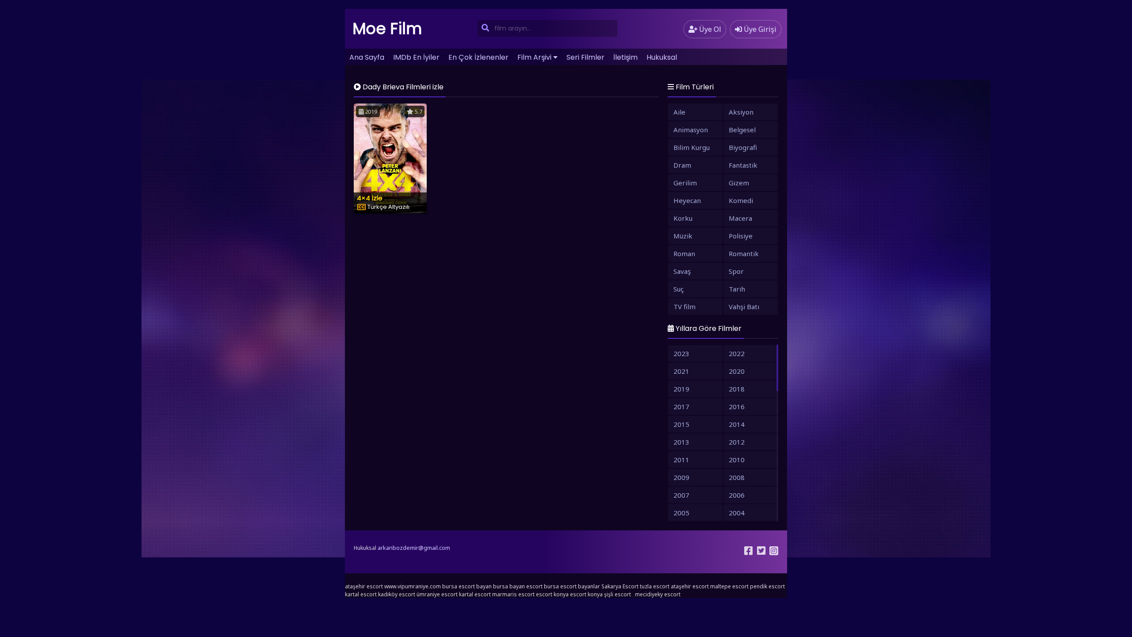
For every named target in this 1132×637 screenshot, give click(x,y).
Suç (678, 288)
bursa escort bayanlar (572, 586)
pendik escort (767, 586)
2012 (737, 441)
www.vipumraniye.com (412, 586)
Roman (684, 253)
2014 (737, 424)
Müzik (682, 235)
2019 (681, 388)
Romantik (744, 253)
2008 (737, 477)
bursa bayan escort (518, 586)
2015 (681, 424)
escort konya (552, 594)
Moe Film (387, 28)
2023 (681, 353)
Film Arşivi (534, 57)
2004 (737, 512)
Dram (682, 165)
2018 (737, 388)
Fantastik (743, 165)
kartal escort (361, 594)
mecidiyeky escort (658, 594)
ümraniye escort (437, 594)
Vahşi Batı (744, 306)
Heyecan (687, 200)
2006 (737, 495)
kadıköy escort (396, 594)
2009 (681, 477)
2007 (681, 495)
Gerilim (685, 182)
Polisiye (741, 235)
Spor (736, 271)
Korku (682, 218)
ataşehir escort (364, 586)
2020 (737, 371)
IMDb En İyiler (416, 57)
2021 (681, 371)
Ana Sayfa (366, 57)
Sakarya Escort (620, 586)
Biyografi (743, 147)
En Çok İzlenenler (478, 57)
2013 (681, 441)
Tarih (737, 288)
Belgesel (742, 129)
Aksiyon (741, 111)
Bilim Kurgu (691, 147)
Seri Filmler (585, 57)
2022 (737, 353)
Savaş (682, 271)
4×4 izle (369, 198)
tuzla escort (654, 586)
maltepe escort (729, 586)
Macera (740, 218)
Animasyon (690, 129)
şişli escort (617, 594)
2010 (737, 459)
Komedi (741, 200)
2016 (737, 406)
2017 (681, 406)
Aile (679, 111)
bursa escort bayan (467, 586)
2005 (681, 512)
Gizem (739, 182)
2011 (681, 459)
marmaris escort (513, 594)
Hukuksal (661, 57)
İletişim (625, 57)
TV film (684, 306)
